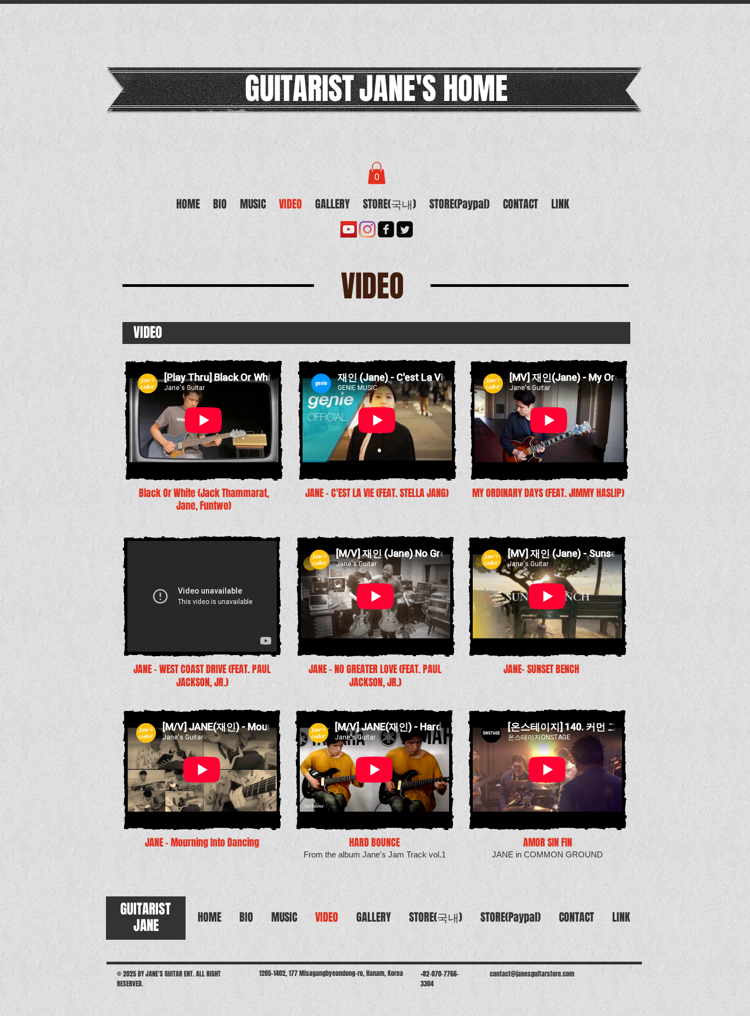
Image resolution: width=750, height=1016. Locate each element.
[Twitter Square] (404, 229)
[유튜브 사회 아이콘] (348, 229)
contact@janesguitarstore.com (532, 974)
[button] (376, 173)
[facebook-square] (386, 229)
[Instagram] (367, 229)
